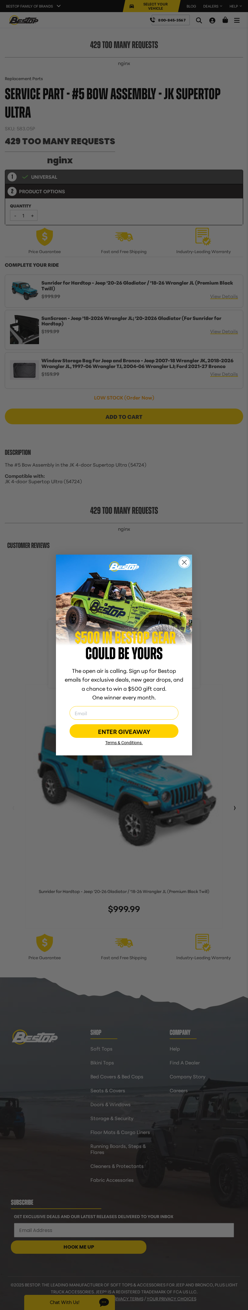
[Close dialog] (184, 562)
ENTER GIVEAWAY (124, 731)
